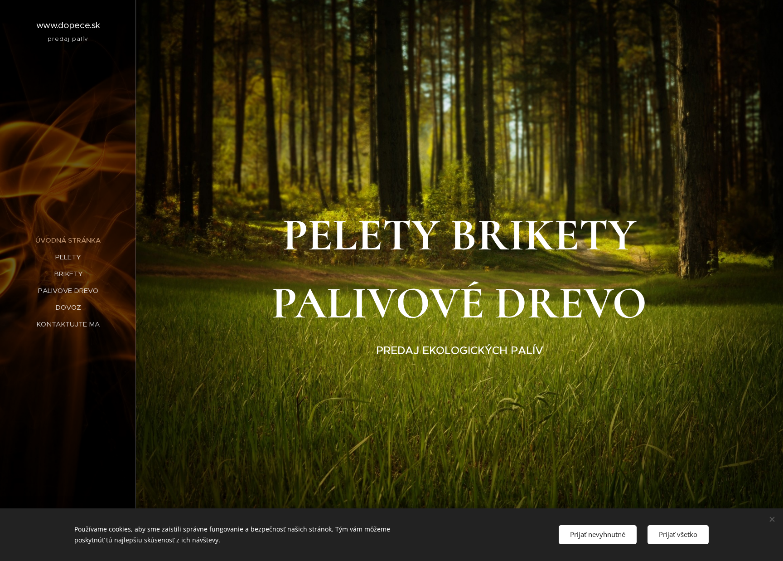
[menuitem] (68, 240)
